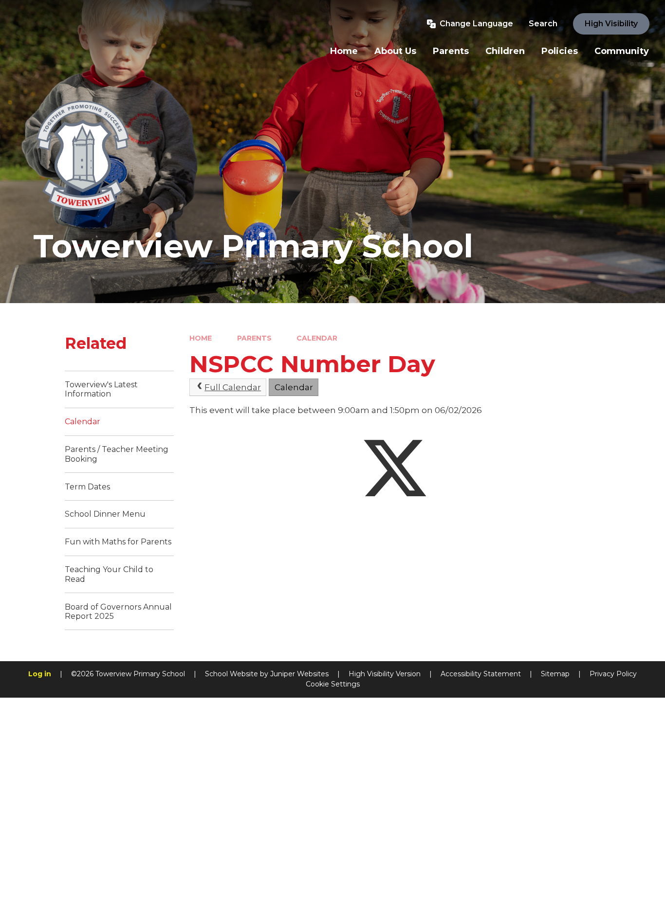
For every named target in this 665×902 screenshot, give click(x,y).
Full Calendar (232, 387)
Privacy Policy (613, 673)
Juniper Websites (299, 673)
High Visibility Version (385, 673)
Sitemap (555, 673)
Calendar (316, 338)
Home (200, 338)
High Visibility (611, 23)
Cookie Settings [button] (333, 684)
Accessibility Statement (481, 673)
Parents (254, 338)
